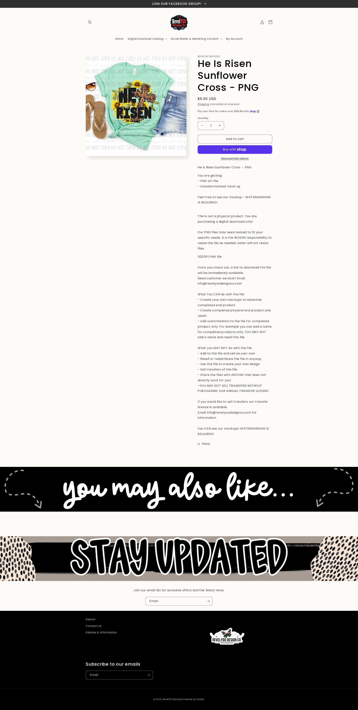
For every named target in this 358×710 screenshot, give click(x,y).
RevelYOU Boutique (173, 699)
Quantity (203, 118)
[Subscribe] (208, 601)
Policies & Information (101, 632)
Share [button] (206, 444)
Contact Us (94, 626)
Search (91, 619)
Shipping (203, 104)
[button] (90, 22)
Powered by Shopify (194, 699)
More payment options (235, 158)
